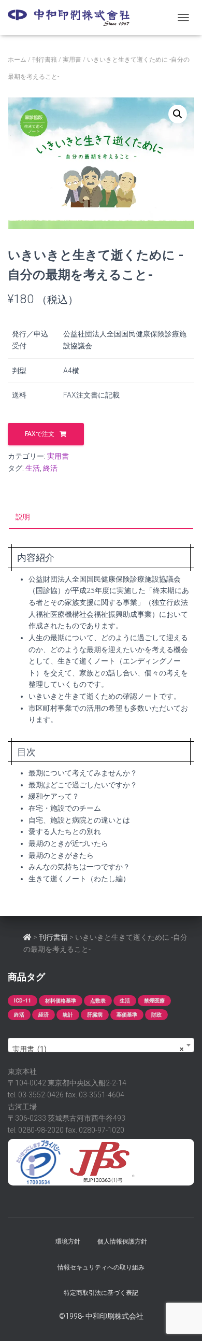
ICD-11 (22, 1001)
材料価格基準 (60, 1001)
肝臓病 (95, 1015)
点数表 (98, 1001)
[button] (177, 114)
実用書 (72, 59)
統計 (68, 1015)
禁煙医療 (154, 1001)
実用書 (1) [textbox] (97, 1049)
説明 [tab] (23, 517)
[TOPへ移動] (27, 937)
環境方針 (67, 1241)
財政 (156, 1015)
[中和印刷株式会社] (72, 17)
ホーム (17, 59)
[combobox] (101, 1045)
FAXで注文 (39, 433)
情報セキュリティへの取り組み (101, 1267)
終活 (50, 468)
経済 (43, 1015)
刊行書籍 (44, 59)
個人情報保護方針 (122, 1241)
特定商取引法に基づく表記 (101, 1292)
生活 (32, 468)
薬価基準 (127, 1015)
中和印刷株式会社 (114, 1316)
